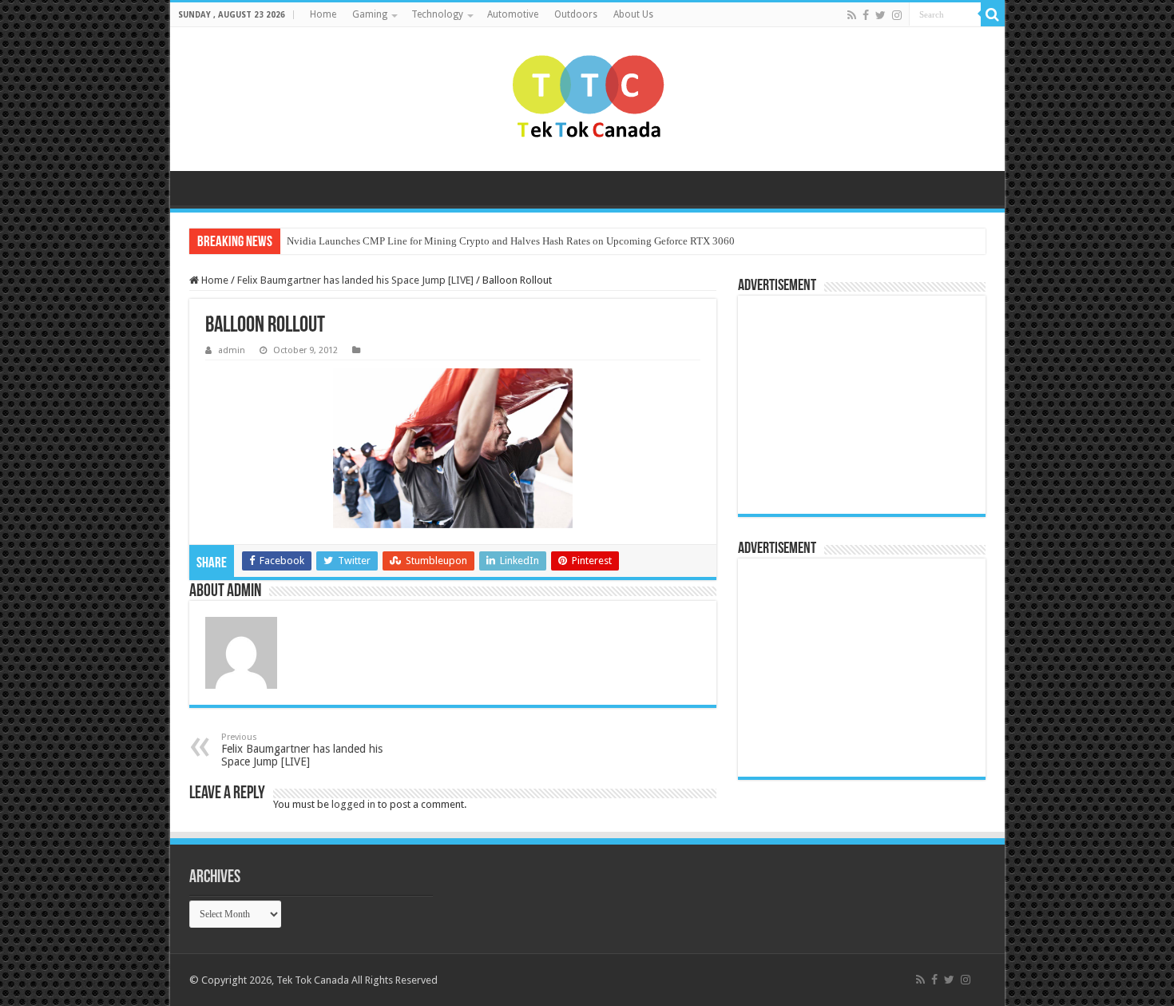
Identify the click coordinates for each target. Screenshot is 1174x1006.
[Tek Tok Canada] (587, 99)
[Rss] (852, 15)
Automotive (512, 14)
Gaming (369, 14)
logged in (353, 804)
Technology (437, 14)
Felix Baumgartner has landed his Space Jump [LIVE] (355, 280)
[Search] (993, 14)
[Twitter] (880, 15)
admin (231, 350)
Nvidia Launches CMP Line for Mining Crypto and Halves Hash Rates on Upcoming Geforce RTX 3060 (511, 241)
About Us (633, 14)
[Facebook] (866, 15)
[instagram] (896, 15)
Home (323, 14)
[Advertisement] (846, 403)
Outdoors (575, 14)
